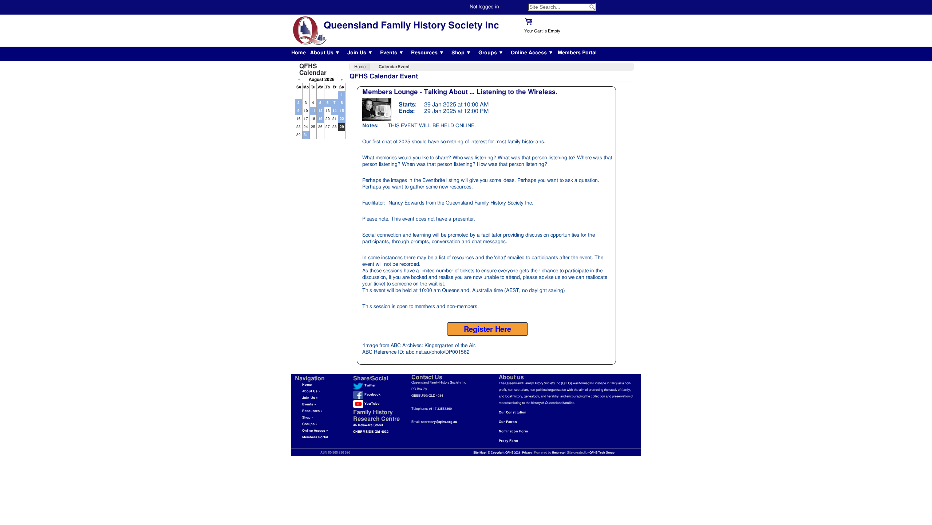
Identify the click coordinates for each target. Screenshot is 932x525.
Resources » (312, 411)
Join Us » (310, 398)
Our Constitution (512, 412)
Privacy (527, 452)
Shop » (307, 417)
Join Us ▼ (360, 52)
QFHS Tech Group (602, 452)
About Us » (311, 391)
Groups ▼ (490, 52)
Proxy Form (508, 441)
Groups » (309, 424)
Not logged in (484, 6)
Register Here (487, 328)
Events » (309, 404)
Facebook (371, 394)
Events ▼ (392, 52)
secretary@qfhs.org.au (439, 422)
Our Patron (508, 422)
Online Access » (315, 430)
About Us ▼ (325, 52)
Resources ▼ (427, 52)
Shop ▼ (461, 52)
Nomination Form (513, 431)
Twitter (369, 385)
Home (298, 52)
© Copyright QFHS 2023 (504, 452)
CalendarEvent (394, 67)
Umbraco (558, 452)
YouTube (371, 403)
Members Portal (577, 52)
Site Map (479, 452)
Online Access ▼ (532, 52)
